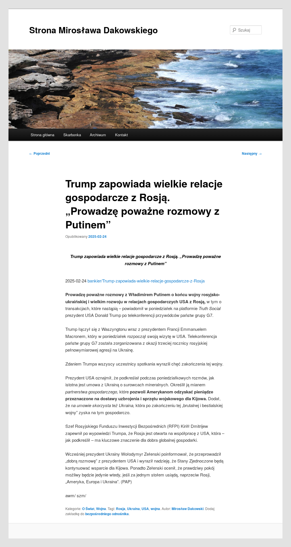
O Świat (88, 508)
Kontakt (121, 134)
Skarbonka (72, 134)
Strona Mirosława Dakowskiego (93, 30)
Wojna (101, 508)
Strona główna (42, 134)
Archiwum (98, 134)
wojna (155, 508)
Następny (252, 153)
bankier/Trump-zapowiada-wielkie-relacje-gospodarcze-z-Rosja (146, 281)
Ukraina (133, 508)
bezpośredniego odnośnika (107, 513)
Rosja (120, 508)
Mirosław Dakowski (187, 508)
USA (145, 508)
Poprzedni (39, 153)
